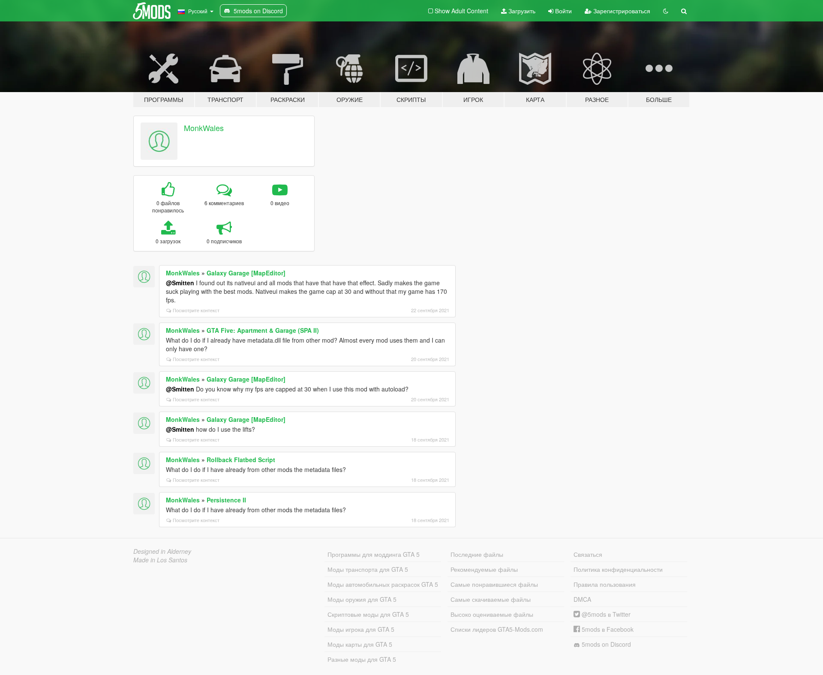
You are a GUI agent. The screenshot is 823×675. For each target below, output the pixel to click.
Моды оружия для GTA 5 (361, 599)
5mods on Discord (605, 644)
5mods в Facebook (607, 629)
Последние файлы (477, 554)
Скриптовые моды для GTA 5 (368, 614)
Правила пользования (605, 584)
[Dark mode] (666, 10)
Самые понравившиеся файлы (494, 584)
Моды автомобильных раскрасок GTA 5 (382, 584)
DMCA (582, 599)
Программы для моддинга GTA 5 (373, 554)
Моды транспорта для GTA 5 (367, 569)
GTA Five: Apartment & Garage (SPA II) (263, 330)
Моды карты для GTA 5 (359, 644)
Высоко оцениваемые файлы (492, 614)
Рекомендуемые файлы (484, 569)
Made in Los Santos (160, 560)
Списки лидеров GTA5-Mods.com (497, 629)
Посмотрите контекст (196, 310)
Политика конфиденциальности (618, 569)
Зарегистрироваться (621, 10)
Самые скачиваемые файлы (491, 599)
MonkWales (204, 127)
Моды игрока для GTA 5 (360, 629)
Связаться (588, 554)
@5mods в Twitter (605, 614)
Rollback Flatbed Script (241, 459)
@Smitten (180, 282)
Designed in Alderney (162, 551)
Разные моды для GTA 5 (361, 659)
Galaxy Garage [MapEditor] (246, 273)
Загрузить (521, 10)
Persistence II (226, 500)
